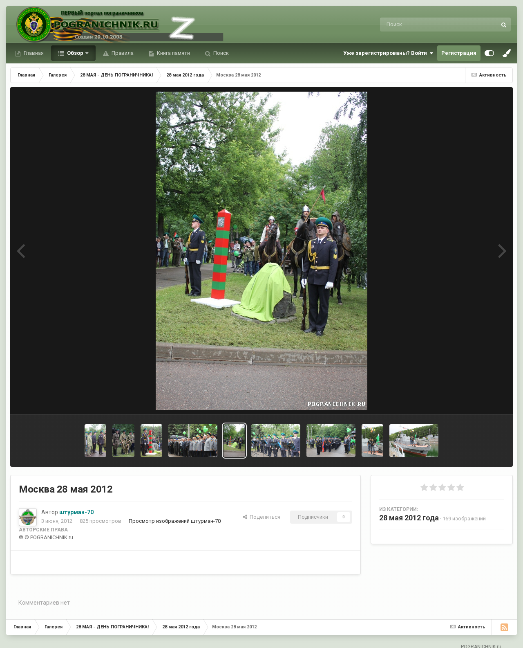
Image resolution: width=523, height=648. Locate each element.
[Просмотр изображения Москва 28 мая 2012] (95, 440)
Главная (33, 53)
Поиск (220, 53)
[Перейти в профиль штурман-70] (28, 517)
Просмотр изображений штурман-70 (175, 521)
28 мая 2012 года (409, 517)
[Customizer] (489, 53)
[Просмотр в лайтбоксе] (261, 251)
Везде (478, 24)
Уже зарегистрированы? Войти (386, 53)
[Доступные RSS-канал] (504, 627)
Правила (122, 53)
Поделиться (263, 517)
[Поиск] (504, 25)
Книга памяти (173, 53)
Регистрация (458, 53)
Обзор (74, 53)
